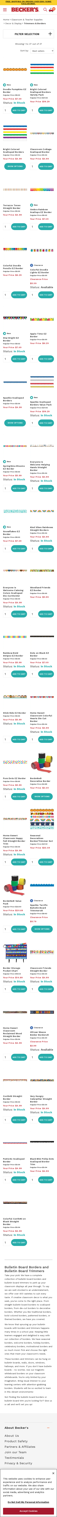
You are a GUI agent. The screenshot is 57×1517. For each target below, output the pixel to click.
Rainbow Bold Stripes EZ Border (13, 654)
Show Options (15, 166)
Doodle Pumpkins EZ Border (14, 90)
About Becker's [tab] (16, 1428)
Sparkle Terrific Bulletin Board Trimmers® (39, 908)
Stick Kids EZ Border (14, 713)
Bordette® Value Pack (12, 902)
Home (6, 19)
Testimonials (14, 1458)
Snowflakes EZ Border (11, 532)
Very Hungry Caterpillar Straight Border (41, 1099)
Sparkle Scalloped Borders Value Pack (41, 403)
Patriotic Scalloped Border (14, 1160)
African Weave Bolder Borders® (39, 1033)
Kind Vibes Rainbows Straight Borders (41, 528)
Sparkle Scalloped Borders (13, 399)
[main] (28, 724)
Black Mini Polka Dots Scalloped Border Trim (42, 1162)
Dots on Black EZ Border (39, 654)
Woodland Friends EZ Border (40, 588)
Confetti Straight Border (12, 1097)
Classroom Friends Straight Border (40, 969)
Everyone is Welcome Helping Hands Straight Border (40, 466)
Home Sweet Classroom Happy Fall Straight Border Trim (14, 839)
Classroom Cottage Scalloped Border (41, 150)
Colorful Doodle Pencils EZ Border (13, 267)
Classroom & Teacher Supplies (27, 19)
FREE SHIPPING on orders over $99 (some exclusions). (29, 2)
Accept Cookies (28, 1511)
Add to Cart (19, 110)
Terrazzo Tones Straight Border (12, 206)
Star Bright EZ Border (11, 339)
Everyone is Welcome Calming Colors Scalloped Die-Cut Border (13, 591)
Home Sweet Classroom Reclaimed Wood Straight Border (12, 1032)
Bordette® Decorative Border (40, 779)
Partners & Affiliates (20, 1447)
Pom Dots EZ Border (14, 778)
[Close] (53, 1473)
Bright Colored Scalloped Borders (13, 150)
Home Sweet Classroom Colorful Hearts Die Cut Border (41, 717)
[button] (5, 10)
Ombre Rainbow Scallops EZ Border (41, 210)
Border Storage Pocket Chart (11, 969)
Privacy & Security (18, 1463)
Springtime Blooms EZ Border (14, 467)
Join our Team (16, 1452)
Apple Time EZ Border (38, 335)
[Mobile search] (45, 9)
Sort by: (24, 50)
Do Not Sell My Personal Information (28, 1502)
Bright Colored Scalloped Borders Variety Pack (40, 92)
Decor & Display (13, 23)
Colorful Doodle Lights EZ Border (39, 271)
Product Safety (16, 1441)
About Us (12, 1436)
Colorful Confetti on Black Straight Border (14, 1221)
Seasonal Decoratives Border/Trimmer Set (41, 838)
